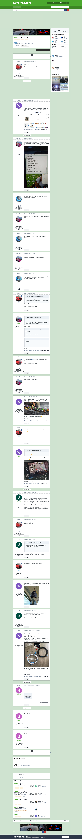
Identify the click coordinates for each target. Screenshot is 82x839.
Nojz (19, 492)
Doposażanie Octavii (30, 43)
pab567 (18, 61)
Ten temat (63, 7)
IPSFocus (18, 831)
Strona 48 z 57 (51, 56)
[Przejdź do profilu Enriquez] (15, 43)
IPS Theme (14, 831)
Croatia (63, 831)
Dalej (45, 751)
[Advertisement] (41, 19)
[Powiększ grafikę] (36, 118)
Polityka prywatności (23, 832)
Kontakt (29, 832)
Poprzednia (18, 751)
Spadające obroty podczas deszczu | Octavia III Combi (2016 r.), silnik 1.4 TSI (20, 792)
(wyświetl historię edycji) (44, 129)
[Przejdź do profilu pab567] (19, 67)
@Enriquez (33, 359)
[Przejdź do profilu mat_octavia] (36, 794)
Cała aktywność (31, 7)
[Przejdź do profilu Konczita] (36, 809)
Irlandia (19, 209)
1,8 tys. (19, 73)
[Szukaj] (68, 7)
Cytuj (27, 132)
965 (18, 205)
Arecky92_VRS (40, 801)
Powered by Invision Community (64, 832)
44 (19, 696)
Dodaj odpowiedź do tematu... (25, 765)
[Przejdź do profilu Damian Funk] (19, 144)
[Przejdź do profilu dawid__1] (36, 816)
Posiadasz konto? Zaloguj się (52, 2)
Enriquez (21, 42)
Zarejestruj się (61, 2)
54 (19, 111)
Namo (68, 831)
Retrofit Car (60, 831)
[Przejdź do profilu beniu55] (19, 690)
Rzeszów (18, 701)
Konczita (17, 808)
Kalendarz (24, 7)
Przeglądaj (17, 7)
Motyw (18, 832)
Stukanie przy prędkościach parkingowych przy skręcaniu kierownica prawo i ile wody (21, 784)
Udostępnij (17, 45)
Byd (18, 116)
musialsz (39, 785)
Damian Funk (18, 138)
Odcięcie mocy (21, 807)
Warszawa (18, 508)
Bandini (18, 193)
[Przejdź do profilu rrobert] (62, 38)
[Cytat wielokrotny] (25, 78)
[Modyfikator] (65, 3)
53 (42, 751)
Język (14, 832)
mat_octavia (18, 794)
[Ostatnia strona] (47, 55)
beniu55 (18, 685)
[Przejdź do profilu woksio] (19, 105)
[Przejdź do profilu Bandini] (19, 199)
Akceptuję (66, 836)
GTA (65, 831)
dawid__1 (17, 815)
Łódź (19, 154)
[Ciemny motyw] (68, 3)
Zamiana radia (21, 814)
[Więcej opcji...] (48, 61)
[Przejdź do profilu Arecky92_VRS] (36, 802)
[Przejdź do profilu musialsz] (36, 786)
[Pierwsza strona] (15, 55)
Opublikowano (30, 61)
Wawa (19, 77)
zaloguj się (47, 759)
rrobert (65, 36)
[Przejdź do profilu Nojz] (19, 497)
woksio (19, 100)
